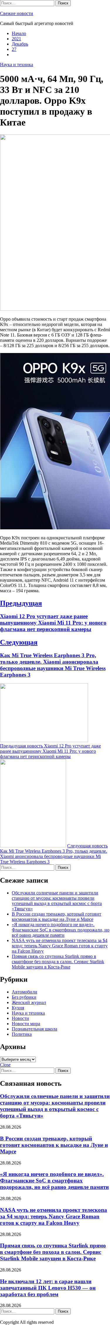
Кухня (18, 1007)
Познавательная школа (34, 1028)
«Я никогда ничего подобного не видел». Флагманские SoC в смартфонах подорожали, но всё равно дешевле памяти (60, 930)
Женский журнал (29, 1002)
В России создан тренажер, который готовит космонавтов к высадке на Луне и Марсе (56, 916)
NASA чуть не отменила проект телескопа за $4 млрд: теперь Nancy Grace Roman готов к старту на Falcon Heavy (60, 945)
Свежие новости (16, 13)
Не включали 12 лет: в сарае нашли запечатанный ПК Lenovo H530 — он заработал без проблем (48, 1287)
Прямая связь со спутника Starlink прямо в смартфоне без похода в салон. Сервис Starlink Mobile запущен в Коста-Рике (58, 961)
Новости (20, 1018)
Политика (22, 1034)
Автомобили (24, 991)
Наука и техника (16, 64)
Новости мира (26, 1023)
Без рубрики (24, 997)
